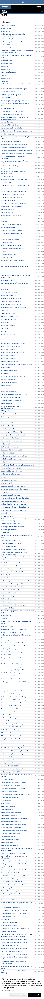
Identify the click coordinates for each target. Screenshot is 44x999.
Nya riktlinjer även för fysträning (10, 397)
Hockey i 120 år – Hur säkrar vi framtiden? (13, 45)
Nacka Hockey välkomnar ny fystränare (13, 194)
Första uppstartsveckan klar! (9, 945)
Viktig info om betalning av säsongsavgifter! (14, 266)
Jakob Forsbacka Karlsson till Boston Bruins (14, 818)
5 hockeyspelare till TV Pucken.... (11, 316)
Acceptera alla (35, 995)
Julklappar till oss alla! (8, 411)
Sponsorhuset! (5, 322)
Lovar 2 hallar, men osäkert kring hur (12, 667)
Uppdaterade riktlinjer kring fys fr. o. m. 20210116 (16, 394)
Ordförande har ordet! (7, 426)
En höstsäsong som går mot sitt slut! (12, 111)
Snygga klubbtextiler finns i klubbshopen (13, 658)
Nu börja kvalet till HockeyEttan (10, 833)
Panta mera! (4, 328)
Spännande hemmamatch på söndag (12, 745)
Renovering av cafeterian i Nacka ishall (12, 572)
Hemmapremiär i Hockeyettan (10, 757)
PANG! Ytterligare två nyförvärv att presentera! (15, 954)
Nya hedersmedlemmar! (8, 334)
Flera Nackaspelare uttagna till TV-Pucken (13, 782)
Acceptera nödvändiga (18, 995)
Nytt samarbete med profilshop (10, 785)
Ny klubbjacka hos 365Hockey (10, 907)
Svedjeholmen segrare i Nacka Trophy (12, 703)
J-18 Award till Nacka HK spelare (11, 812)
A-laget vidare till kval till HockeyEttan (12, 587)
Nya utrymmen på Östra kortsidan (11, 763)
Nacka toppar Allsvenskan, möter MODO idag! (15, 682)
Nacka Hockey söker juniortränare (11, 197)
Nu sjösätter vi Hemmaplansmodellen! (12, 248)
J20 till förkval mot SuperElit (9, 845)
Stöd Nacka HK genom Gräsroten (11, 593)
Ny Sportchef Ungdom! (8, 39)
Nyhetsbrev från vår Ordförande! (11, 125)
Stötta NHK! (4, 66)
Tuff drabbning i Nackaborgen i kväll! (12, 736)
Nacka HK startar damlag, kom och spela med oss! (16, 131)
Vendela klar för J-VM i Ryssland (11, 706)
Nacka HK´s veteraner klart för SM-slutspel (14, 830)
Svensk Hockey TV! (7, 212)
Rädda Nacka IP (6, 615)
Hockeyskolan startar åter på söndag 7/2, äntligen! (16, 364)
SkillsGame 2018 (6, 655)
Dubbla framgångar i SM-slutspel (11, 827)
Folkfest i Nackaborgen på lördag (11, 652)
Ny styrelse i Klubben (7, 608)
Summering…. (5, 221)
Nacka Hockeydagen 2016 (9, 922)
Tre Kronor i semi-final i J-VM (9, 709)
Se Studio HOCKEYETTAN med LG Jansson (14, 910)
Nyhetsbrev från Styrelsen (9, 325)
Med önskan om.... (6, 31)
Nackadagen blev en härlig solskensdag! (13, 307)
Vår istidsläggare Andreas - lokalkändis (13, 578)
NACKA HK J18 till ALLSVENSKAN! (11, 882)
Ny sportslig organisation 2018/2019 (12, 632)
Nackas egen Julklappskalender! (11, 414)
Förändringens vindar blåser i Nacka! (12, 206)
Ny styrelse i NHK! (6, 257)
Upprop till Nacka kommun (9, 721)
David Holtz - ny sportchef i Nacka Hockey (14, 203)
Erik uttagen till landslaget (9, 815)
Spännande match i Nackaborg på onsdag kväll (15, 751)
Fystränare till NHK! (6, 98)
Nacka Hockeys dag (7, 242)
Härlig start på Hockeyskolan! (10, 438)
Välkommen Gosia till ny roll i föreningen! (13, 260)
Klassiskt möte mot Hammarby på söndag (14, 748)
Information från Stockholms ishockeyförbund (15, 498)
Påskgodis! (4, 492)
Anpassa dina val (8, 990)
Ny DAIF (3, 251)
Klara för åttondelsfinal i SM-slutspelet (12, 664)
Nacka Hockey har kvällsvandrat (11, 474)
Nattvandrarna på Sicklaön (9, 712)
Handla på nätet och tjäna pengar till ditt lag (14, 885)
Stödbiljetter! (5, 373)
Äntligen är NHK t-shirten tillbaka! (11, 304)
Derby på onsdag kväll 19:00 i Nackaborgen (14, 700)
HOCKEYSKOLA (5, 919)
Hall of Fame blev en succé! (9, 292)
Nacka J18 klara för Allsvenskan (11, 224)
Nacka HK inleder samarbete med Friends (13, 913)
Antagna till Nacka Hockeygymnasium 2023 (14, 179)
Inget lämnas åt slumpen (8, 867)
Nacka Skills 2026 (6, 60)
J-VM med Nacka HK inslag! (9, 879)
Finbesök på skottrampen (9, 480)
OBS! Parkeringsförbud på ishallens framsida (15, 283)
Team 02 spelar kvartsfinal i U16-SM (12, 643)
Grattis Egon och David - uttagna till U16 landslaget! (16, 153)
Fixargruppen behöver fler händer (11, 169)
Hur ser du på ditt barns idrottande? (12, 769)
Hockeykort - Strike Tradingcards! (11, 166)
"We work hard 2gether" (8, 733)
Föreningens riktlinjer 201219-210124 (12, 400)
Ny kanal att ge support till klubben (11, 640)
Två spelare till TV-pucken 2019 (10, 540)
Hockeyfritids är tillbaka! (8, 25)
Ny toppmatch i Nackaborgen (10, 688)
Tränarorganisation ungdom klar (11, 141)
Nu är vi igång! (5, 560)
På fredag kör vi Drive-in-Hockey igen (12, 873)
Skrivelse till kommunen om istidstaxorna (13, 569)
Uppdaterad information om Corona (12, 420)
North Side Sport (6, 513)
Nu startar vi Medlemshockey (10, 239)
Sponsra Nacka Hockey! (8, 280)
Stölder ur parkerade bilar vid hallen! (12, 128)
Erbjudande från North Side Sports (11, 471)
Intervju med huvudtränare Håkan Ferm (12, 951)
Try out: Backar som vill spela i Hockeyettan (14, 942)
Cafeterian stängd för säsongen (11, 495)
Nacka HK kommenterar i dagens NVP (12, 352)
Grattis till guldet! (6, 575)
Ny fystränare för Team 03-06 (9, 916)
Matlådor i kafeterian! (7, 122)
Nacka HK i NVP (5, 367)
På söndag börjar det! (7, 900)
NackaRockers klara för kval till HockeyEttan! (14, 504)
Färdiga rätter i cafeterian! (9, 313)
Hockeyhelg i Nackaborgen (9, 649)
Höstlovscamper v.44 (7, 760)
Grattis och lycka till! (7, 417)
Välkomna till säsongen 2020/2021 (11, 468)
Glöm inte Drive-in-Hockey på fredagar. (13, 891)
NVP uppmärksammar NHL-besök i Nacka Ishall (15, 557)
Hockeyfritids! (5, 310)
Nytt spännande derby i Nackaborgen (12, 739)
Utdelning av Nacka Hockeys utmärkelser (13, 584)
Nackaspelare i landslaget (9, 718)
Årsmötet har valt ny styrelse (9, 566)
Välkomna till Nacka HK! (8, 227)
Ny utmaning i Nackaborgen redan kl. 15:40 (14, 742)
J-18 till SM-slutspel (7, 842)
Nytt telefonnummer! (7, 516)
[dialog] (22, 987)
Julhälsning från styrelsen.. (9, 72)
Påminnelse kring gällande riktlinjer (11, 441)
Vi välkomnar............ (6, 602)
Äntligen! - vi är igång (7, 596)
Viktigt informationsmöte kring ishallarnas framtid (16, 673)
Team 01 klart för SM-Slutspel (10, 839)
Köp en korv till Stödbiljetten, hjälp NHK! (13, 376)
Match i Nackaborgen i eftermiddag (12, 724)
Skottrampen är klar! (7, 483)
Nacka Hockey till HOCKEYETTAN (11, 772)
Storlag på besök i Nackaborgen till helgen (14, 697)
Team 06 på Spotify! (7, 809)
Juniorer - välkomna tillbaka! (9, 361)
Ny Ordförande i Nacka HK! (9, 429)
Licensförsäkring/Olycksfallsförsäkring (13, 114)
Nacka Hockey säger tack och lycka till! (13, 42)
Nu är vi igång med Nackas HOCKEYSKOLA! (14, 510)
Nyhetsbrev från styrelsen (8, 295)
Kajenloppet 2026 (6, 63)
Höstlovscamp (5, 897)
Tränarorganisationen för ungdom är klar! (13, 191)
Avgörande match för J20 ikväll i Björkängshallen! (16, 507)
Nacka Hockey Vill (6, 888)
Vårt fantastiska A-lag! (8, 423)
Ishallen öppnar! (6, 385)
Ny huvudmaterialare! (7, 108)
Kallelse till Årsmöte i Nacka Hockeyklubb (13, 147)
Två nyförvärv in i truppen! (8, 931)
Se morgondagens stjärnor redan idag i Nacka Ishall (17, 870)
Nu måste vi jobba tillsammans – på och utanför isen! (17, 465)
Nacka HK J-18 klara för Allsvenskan (12, 715)
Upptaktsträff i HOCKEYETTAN (10, 766)
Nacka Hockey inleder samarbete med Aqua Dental (16, 581)
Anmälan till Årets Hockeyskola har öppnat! (14, 89)
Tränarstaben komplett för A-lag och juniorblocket (16, 150)
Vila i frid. (4, 75)
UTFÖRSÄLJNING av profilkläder (11, 543)
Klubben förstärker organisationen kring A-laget (15, 794)
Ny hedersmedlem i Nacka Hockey (11, 233)
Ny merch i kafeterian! (7, 48)
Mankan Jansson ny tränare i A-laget (12, 676)
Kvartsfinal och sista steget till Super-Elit (13, 646)
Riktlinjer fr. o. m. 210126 (8, 379)
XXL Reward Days (6, 182)
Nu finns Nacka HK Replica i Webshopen (13, 605)
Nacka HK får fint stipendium (9, 797)
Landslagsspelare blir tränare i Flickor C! (13, 486)
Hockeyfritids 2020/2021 (8, 453)
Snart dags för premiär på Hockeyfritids (13, 526)
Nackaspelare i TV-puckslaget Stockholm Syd (15, 928)
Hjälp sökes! (5, 618)
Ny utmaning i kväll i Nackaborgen (11, 694)
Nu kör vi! (4, 331)
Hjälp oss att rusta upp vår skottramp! (12, 501)
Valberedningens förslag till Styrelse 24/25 (14, 144)
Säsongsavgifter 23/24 (8, 200)
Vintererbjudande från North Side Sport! (13, 435)
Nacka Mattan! (5, 444)
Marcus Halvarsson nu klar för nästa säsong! (14, 948)
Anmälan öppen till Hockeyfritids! (11, 245)
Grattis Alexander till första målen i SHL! (13, 523)
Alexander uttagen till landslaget (11, 821)
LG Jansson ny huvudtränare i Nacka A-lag (14, 861)
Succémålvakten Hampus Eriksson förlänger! (15, 939)
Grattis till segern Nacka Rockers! (11, 215)
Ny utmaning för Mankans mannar (11, 661)
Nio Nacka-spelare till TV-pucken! (11, 95)
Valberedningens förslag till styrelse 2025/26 (14, 101)
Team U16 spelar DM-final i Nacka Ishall (13, 853)
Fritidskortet (4, 81)
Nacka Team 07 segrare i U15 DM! (11, 298)
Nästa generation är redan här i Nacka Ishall (14, 864)
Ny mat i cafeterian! (7, 176)
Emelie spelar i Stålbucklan (9, 836)
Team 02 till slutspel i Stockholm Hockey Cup (14, 824)
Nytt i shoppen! (5, 477)
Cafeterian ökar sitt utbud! (9, 319)
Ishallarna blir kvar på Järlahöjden (11, 301)
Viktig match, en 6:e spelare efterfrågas (13, 679)
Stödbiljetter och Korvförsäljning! (11, 370)
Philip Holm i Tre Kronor (8, 806)
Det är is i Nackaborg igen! (9, 791)
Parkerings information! (8, 209)
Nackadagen (5, 533)
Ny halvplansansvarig (7, 134)
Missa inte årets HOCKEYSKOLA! (11, 727)
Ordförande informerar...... (9, 599)
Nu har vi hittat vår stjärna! (8, 92)
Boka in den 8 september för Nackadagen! (14, 563)
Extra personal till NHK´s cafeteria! (11, 450)
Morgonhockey (5, 69)
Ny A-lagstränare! (6, 800)
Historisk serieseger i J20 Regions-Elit (12, 670)
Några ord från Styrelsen (8, 254)
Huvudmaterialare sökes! (8, 546)
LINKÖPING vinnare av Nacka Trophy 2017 (13, 876)
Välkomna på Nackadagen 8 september (13, 549)
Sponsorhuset (5, 289)
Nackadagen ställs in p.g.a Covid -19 (12, 459)
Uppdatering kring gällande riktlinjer (12, 432)
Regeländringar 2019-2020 (9, 529)
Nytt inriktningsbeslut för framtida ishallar (13, 343)
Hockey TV (4, 462)
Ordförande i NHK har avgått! (9, 447)
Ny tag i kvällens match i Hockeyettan (12, 691)
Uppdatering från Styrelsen (9, 382)
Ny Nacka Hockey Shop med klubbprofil (13, 754)
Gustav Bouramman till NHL (9, 925)
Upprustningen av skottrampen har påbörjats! (15, 489)
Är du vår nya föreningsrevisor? (10, 346)
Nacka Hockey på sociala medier (11, 894)
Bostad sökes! (5, 803)
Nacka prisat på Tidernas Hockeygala (12, 230)
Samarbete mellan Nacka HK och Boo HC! (13, 629)
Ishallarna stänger (6, 403)
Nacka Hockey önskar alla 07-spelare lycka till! (15, 185)
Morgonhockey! (6, 78)
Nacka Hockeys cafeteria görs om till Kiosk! (14, 456)
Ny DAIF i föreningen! (7, 28)
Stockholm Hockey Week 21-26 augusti (13, 788)
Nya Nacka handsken (7, 779)
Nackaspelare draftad (7, 626)
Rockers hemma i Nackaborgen (10, 730)
